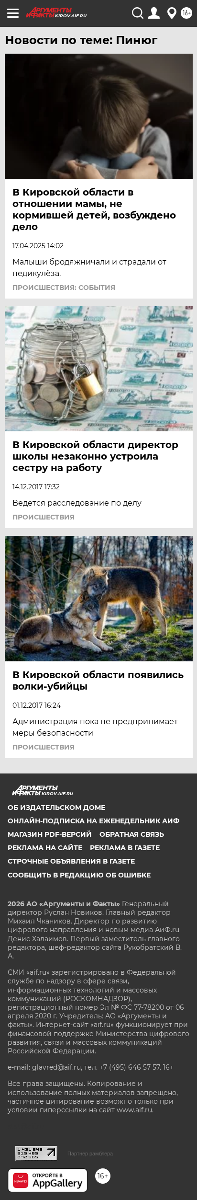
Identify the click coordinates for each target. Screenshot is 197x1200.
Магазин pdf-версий (50, 834)
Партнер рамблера (90, 1153)
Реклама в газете (125, 847)
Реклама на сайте (45, 847)
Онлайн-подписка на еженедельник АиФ (93, 821)
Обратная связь (131, 834)
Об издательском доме (56, 807)
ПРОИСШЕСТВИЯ (43, 517)
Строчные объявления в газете (71, 861)
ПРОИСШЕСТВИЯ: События (63, 287)
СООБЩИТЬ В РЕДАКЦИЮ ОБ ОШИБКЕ (79, 875)
